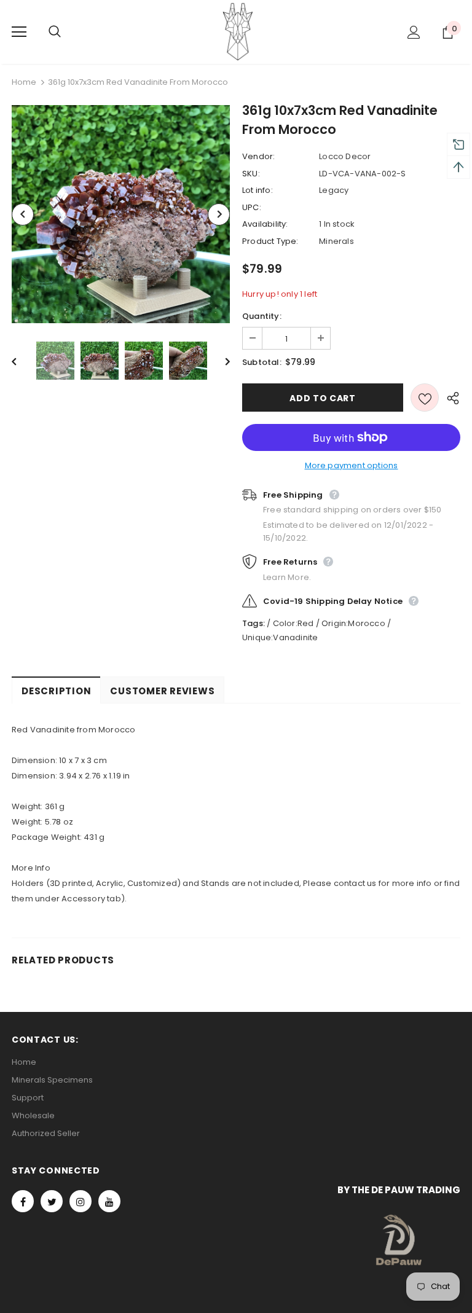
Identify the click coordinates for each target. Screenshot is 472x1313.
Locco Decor (345, 156)
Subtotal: (261, 362)
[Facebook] (23, 1201)
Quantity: (261, 316)
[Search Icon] (67, 32)
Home (24, 82)
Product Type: (270, 241)
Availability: (265, 224)
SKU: (251, 173)
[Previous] (23, 214)
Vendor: (258, 156)
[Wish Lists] (425, 397)
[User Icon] (413, 32)
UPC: (251, 207)
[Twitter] (52, 1201)
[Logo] (238, 31)
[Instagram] (80, 1201)
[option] (121, 214)
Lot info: (257, 190)
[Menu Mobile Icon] (19, 32)
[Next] (219, 214)
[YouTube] (109, 1201)
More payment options (351, 465)
